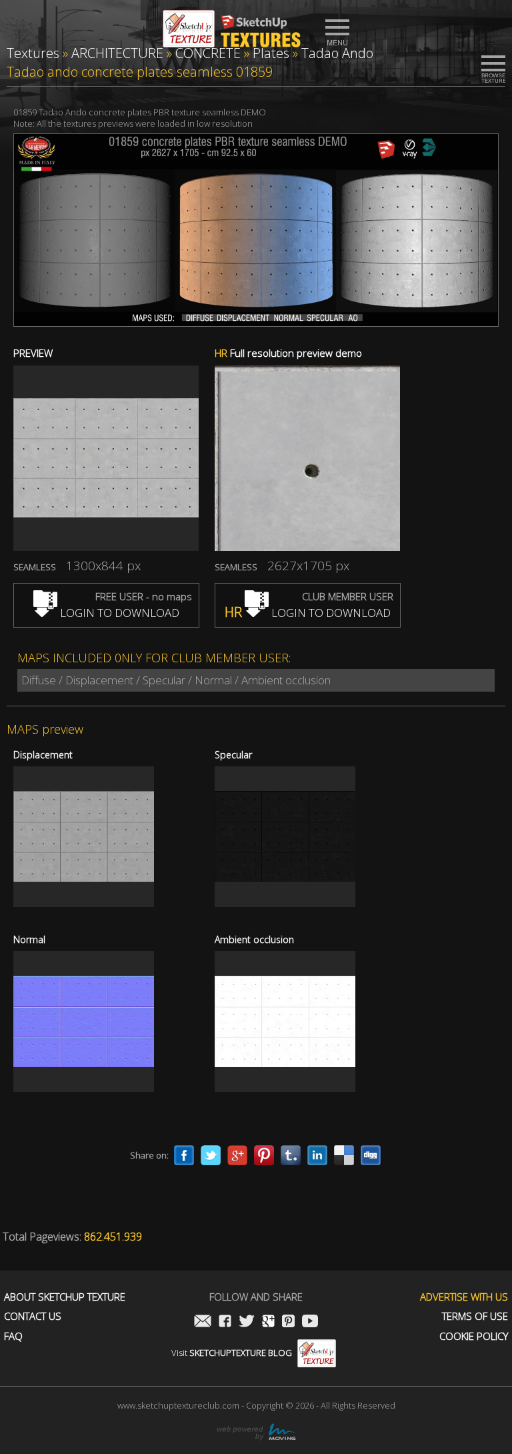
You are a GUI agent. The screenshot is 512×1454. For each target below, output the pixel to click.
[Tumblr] (291, 1155)
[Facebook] (184, 1155)
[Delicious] (344, 1155)
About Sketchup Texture (64, 1297)
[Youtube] (310, 1322)
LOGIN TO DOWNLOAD (118, 612)
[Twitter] (211, 1155)
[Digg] (371, 1155)
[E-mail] (202, 1322)
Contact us (32, 1316)
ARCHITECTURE (117, 53)
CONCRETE (208, 53)
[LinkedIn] (317, 1155)
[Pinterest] (264, 1155)
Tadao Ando (337, 53)
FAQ (13, 1336)
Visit (231, 1353)
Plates (271, 53)
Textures (33, 53)
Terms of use (475, 1316)
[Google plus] (237, 1155)
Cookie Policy (473, 1336)
